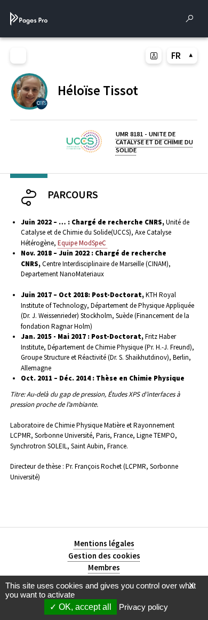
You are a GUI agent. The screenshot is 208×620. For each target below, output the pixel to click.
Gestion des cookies (104, 556)
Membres (104, 567)
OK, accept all (84, 606)
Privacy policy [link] (143, 606)
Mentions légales (104, 543)
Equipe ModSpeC (83, 242)
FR (176, 55)
